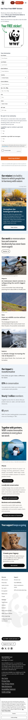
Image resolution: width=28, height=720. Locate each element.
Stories (5, 251)
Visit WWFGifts (17, 582)
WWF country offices (7, 613)
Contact (4, 608)
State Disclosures (7, 686)
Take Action (14, 227)
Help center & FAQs (7, 610)
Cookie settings (6, 691)
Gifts (12, 2)
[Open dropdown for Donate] (22, 2)
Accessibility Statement (8, 689)
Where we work (7, 481)
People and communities (10, 498)
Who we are (5, 580)
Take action (4, 602)
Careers (4, 605)
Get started (14, 565)
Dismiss (14, 713)
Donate (18, 2)
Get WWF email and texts (10, 639)
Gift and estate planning (20, 590)
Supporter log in (7, 644)
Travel (3, 596)
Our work (4, 588)
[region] (14, 709)
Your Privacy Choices (8, 683)
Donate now (17, 580)
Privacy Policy (6, 681)
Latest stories (5, 585)
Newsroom (4, 593)
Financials (4, 582)
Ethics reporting (6, 616)
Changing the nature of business (12, 515)
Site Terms (5, 678)
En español (4, 591)
